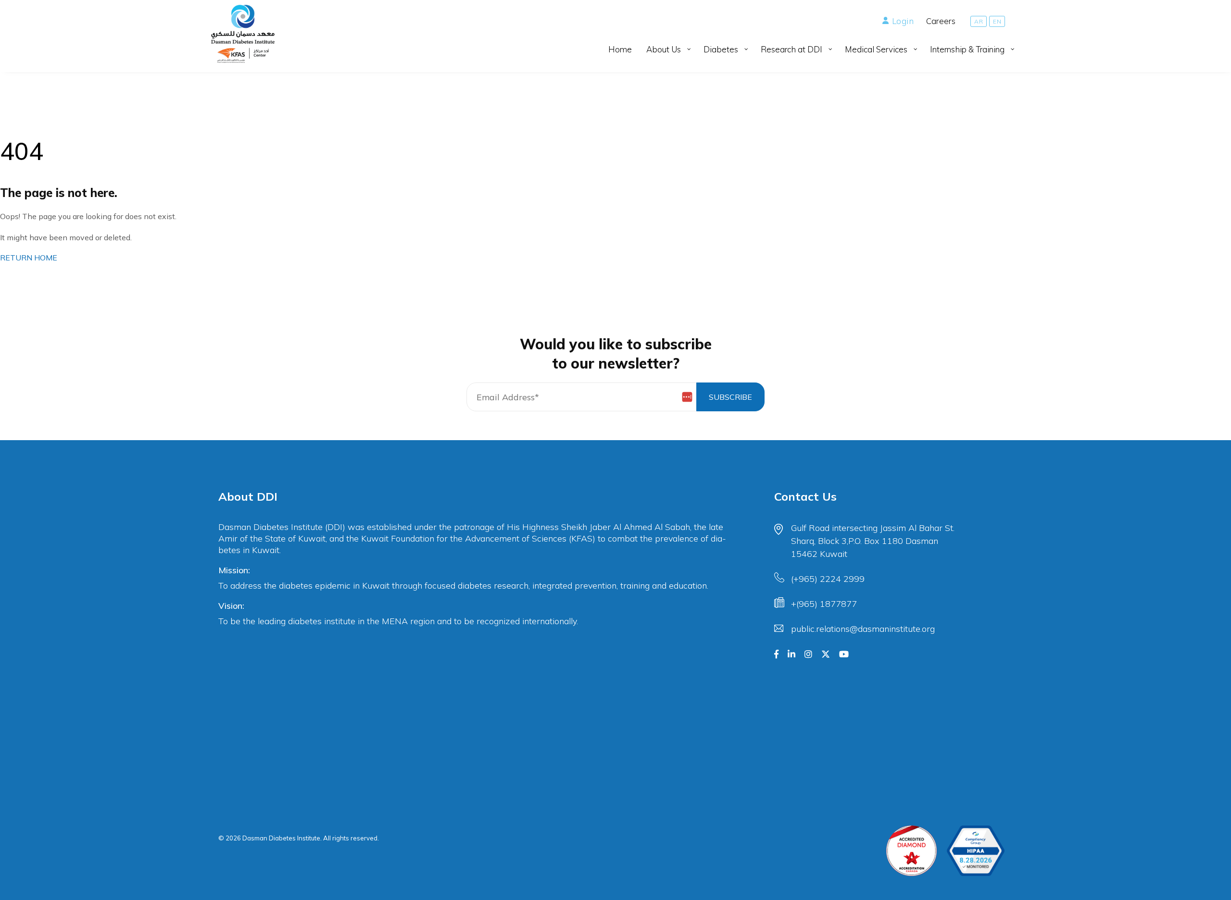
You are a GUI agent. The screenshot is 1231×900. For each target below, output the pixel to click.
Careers (940, 21)
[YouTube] (844, 654)
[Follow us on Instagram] (808, 654)
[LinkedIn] (791, 654)
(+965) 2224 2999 (828, 578)
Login (903, 21)
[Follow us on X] (825, 654)
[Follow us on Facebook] (776, 654)
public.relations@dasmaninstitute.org (863, 628)
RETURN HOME (28, 257)
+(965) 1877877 (824, 603)
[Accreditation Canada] (911, 851)
